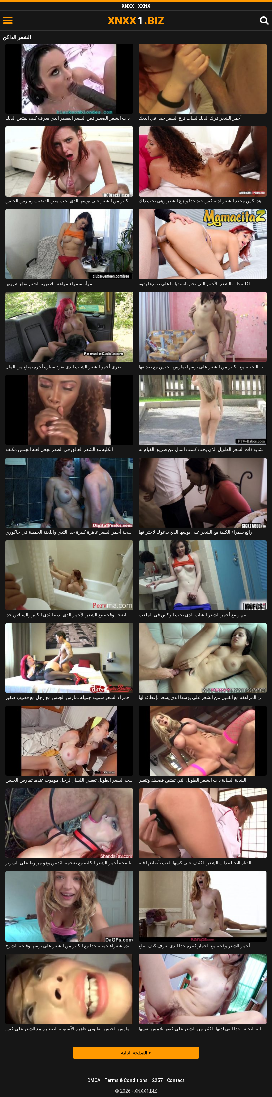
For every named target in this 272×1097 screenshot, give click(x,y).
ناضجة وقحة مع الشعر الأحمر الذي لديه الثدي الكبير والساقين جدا (66, 614)
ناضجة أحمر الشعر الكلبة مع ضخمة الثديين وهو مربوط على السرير (68, 862)
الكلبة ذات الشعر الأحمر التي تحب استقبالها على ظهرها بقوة (195, 283)
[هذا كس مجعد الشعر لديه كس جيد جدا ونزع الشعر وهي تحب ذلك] (203, 161)
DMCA (93, 1080)
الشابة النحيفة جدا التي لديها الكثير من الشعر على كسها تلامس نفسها (203, 1028)
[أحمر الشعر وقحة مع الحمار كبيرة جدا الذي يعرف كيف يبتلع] (203, 906)
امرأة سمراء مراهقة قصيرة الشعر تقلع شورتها (49, 283)
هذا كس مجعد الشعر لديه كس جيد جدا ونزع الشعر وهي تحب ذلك (200, 200)
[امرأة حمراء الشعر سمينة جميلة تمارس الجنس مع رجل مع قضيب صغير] (69, 658)
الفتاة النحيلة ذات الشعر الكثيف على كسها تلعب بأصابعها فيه (195, 862)
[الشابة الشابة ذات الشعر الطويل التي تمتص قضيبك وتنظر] (203, 741)
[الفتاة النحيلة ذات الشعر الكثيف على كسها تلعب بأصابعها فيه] (203, 823)
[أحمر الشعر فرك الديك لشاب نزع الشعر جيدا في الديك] (203, 79)
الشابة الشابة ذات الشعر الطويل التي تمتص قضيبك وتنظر (192, 780)
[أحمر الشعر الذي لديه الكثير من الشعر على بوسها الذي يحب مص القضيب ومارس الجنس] (69, 161)
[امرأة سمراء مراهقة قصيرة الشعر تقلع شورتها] (69, 244)
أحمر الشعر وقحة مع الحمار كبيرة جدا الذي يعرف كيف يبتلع (194, 945)
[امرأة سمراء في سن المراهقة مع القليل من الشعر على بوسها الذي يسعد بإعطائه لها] (203, 658)
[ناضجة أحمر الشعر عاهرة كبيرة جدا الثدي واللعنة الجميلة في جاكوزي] (69, 493)
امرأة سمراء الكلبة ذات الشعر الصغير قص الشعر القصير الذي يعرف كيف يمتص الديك (69, 118)
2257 (157, 1080)
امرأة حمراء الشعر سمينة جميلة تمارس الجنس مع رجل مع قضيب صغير (69, 697)
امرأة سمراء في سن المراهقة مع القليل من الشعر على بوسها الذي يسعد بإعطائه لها (203, 697)
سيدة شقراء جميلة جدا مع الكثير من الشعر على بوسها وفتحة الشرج (69, 945)
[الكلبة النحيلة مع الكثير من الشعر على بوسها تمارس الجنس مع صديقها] (203, 327)
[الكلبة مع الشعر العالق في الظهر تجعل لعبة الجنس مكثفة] (69, 410)
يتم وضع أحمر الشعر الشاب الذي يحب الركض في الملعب (192, 614)
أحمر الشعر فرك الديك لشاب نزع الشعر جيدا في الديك (190, 118)
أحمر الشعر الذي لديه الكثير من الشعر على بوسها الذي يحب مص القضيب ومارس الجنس (69, 200)
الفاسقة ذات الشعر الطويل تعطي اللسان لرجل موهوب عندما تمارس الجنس (69, 780)
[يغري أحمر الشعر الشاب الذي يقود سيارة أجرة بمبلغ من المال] (69, 327)
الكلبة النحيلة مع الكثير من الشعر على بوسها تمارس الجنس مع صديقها (203, 366)
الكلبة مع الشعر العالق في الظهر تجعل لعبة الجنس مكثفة (59, 449)
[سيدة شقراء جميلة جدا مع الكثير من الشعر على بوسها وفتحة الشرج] (69, 906)
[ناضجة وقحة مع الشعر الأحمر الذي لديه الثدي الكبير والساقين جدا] (69, 575)
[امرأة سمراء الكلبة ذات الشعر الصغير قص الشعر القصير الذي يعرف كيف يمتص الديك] (69, 79)
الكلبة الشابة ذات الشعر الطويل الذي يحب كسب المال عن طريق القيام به (203, 449)
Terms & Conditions (126, 1080)
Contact (176, 1080)
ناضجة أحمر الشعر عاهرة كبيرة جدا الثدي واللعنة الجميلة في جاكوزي (69, 532)
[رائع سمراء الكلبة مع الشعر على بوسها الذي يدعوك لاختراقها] (203, 493)
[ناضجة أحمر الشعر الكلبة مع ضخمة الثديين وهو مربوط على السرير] (69, 823)
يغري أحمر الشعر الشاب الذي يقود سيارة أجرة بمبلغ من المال (63, 366)
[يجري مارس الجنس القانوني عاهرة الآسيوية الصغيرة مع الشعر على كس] (69, 989)
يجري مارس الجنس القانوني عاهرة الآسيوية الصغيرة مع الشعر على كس (69, 1028)
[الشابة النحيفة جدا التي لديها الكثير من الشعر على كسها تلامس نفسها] (203, 989)
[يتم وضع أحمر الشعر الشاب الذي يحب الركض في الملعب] (203, 575)
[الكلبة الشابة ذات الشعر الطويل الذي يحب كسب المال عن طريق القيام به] (203, 410)
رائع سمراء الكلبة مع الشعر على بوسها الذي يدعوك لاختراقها (195, 532)
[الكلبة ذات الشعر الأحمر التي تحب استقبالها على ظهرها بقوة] (203, 244)
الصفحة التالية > (136, 1052)
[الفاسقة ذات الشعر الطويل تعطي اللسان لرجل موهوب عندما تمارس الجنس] (69, 741)
